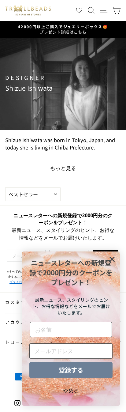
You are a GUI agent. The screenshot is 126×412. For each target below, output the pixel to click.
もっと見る (63, 168)
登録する (71, 369)
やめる (71, 391)
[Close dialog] (112, 259)
